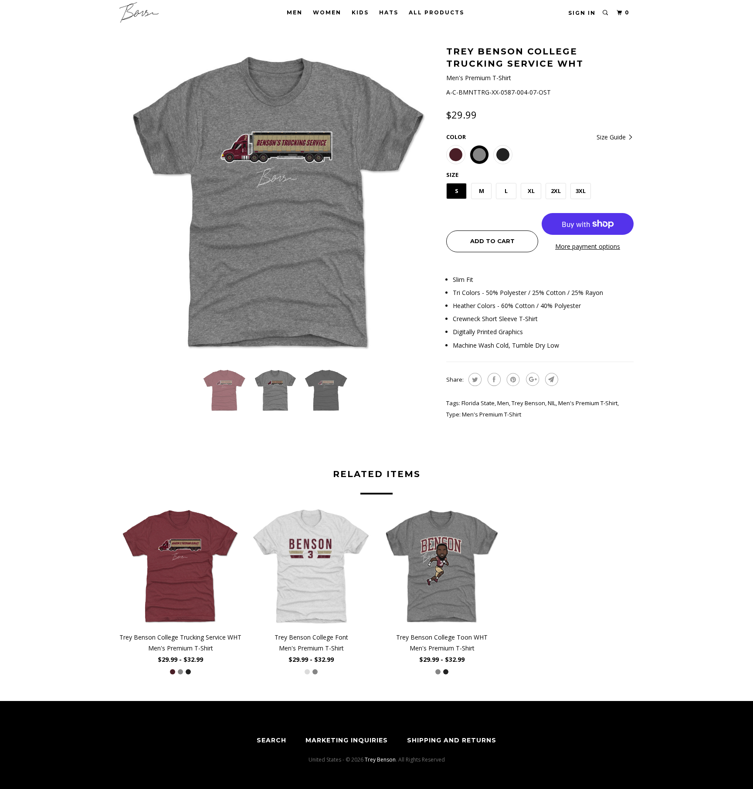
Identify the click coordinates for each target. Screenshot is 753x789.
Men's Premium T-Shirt (587, 403)
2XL (556, 191)
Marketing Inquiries (346, 740)
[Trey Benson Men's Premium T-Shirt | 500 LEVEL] (278, 203)
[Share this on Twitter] (474, 379)
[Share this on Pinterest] (512, 379)
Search (271, 740)
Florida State (478, 403)
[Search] (605, 13)
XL (531, 191)
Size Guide (612, 137)
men (503, 403)
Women (327, 12)
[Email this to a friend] (550, 379)
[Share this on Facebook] (493, 379)
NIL (552, 403)
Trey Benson (528, 403)
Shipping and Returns (451, 740)
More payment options (587, 246)
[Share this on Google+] (531, 379)
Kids (360, 12)
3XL (581, 191)
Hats (388, 12)
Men (294, 12)
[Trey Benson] (164, 12)
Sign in (582, 13)
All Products (436, 12)
